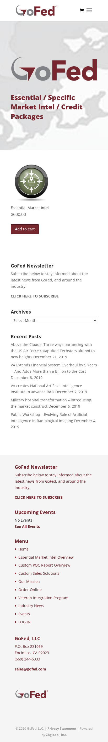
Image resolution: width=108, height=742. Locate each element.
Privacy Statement (61, 728)
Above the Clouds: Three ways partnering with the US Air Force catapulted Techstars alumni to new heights (53, 351)
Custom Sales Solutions (38, 573)
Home (23, 549)
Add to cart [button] (25, 228)
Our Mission (29, 581)
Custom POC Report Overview (44, 565)
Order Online (30, 589)
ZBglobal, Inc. (56, 735)
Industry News (31, 605)
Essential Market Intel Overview (46, 557)
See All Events (27, 526)
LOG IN (24, 621)
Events (24, 613)
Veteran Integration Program (43, 597)
